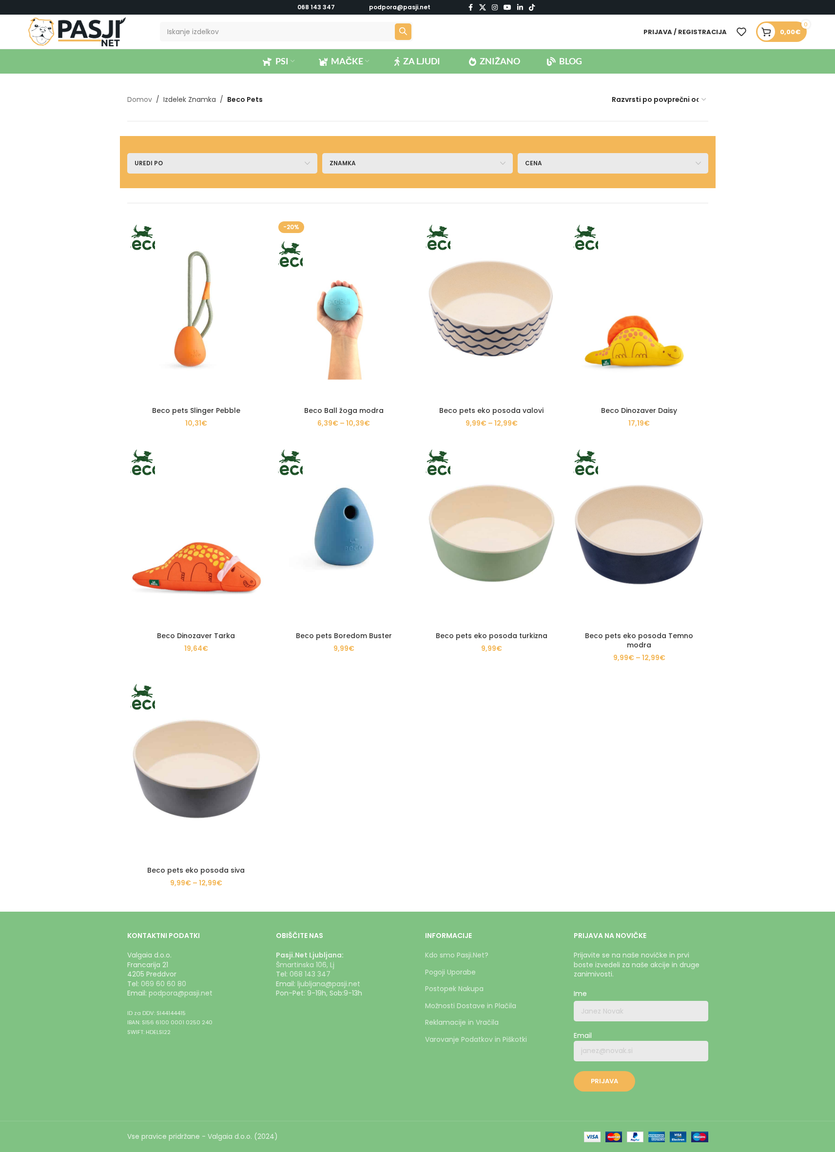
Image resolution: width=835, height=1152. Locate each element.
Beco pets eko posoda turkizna (491, 636)
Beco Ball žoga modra (344, 410)
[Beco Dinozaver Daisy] (639, 310)
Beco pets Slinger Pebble (196, 410)
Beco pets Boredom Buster (344, 636)
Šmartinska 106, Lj (305, 965)
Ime (580, 993)
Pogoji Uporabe (450, 972)
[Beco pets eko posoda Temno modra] (639, 534)
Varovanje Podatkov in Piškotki (476, 1039)
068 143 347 (316, 7)
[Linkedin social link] (520, 7)
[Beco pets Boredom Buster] (344, 534)
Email (583, 1035)
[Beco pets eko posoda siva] (196, 769)
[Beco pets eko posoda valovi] (492, 310)
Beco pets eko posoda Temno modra (639, 640)
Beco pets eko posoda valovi (491, 410)
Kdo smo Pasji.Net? (456, 955)
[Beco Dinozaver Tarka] (196, 534)
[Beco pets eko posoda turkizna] (492, 534)
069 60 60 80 (163, 984)
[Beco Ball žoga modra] (344, 310)
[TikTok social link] (532, 7)
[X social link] (482, 7)
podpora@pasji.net (181, 993)
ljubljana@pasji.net (328, 984)
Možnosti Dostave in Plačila (470, 1006)
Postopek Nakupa (454, 989)
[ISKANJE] (403, 31)
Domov (139, 99)
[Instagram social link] (495, 7)
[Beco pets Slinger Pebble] (196, 310)
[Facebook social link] (470, 7)
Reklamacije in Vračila (462, 1022)
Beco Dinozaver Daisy (639, 410)
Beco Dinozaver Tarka (196, 636)
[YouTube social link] (507, 7)
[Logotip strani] (77, 31)
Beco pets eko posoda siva (196, 870)
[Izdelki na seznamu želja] (741, 31)
